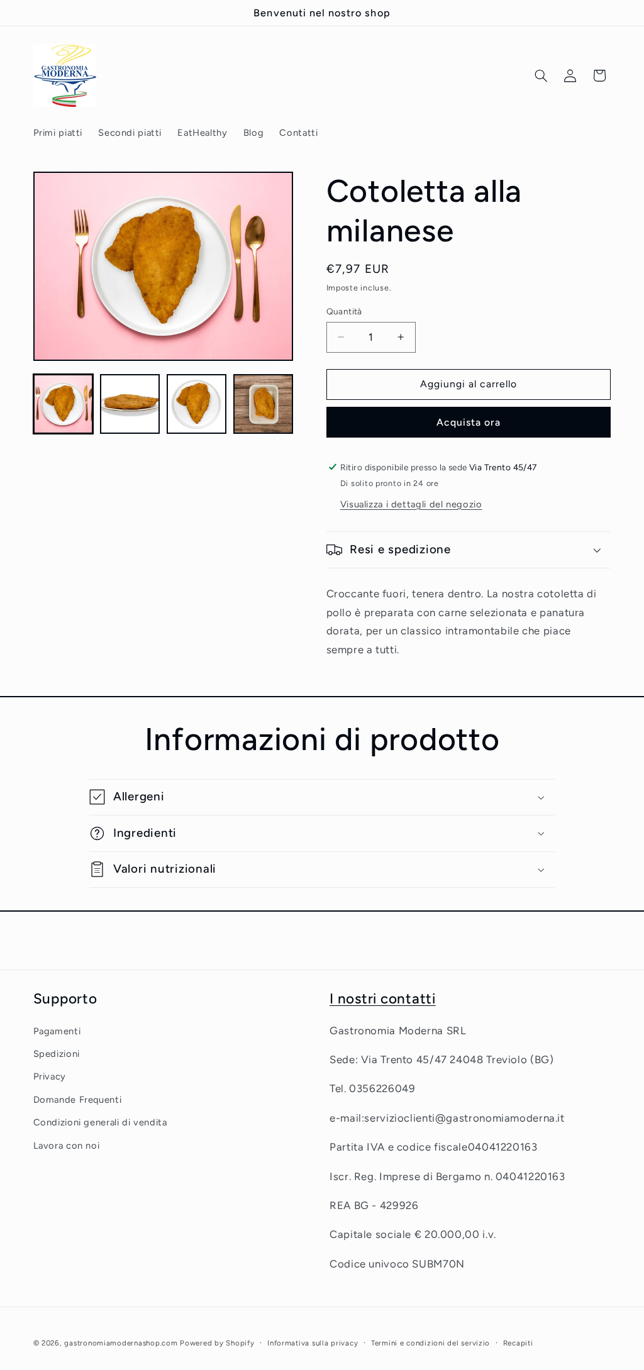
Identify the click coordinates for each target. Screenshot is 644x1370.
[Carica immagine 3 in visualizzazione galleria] (197, 404)
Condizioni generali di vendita (100, 1122)
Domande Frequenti (77, 1099)
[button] (540, 75)
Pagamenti (57, 1031)
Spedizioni (56, 1053)
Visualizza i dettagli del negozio (411, 504)
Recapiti (518, 1343)
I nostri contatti (383, 998)
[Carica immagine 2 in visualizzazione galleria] (130, 404)
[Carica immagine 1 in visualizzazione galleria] (63, 404)
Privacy (49, 1076)
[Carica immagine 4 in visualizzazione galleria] (263, 404)
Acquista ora (468, 422)
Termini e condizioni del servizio (430, 1343)
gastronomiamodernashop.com (120, 1343)
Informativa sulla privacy (312, 1343)
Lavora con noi (66, 1145)
